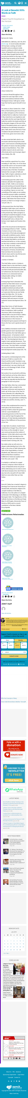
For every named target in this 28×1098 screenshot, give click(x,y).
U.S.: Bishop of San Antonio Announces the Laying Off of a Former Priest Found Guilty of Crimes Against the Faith (16, 852)
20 (7, 946)
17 (20, 944)
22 (14, 946)
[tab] (8, 1037)
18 (23, 944)
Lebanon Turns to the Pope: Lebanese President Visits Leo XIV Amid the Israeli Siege (12, 809)
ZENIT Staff (6, 27)
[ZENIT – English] (8, 3)
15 (14, 944)
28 (11, 949)
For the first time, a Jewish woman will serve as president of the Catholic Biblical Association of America (16, 842)
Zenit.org (5, 44)
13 (7, 944)
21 (11, 946)
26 (4, 949)
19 (4, 946)
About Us (8, 1072)
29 (14, 949)
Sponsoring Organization (9, 1074)
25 (23, 946)
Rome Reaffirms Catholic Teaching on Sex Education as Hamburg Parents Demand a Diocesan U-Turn (13, 803)
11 (23, 941)
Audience (18, 1072)
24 (20, 946)
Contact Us (17, 1077)
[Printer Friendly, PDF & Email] (6, 511)
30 (17, 949)
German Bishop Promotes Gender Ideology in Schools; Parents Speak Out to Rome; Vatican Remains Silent (16, 882)
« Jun (4, 953)
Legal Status (20, 1074)
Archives (6, 28)
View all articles (6, 613)
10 (20, 941)
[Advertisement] (14, 686)
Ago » (7, 953)
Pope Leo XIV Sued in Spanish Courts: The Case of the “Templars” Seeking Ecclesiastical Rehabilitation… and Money (16, 871)
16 (17, 944)
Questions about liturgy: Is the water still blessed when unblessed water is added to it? (17, 861)
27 (7, 949)
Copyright (10, 1077)
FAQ (13, 1072)
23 (17, 946)
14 (11, 944)
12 (4, 944)
